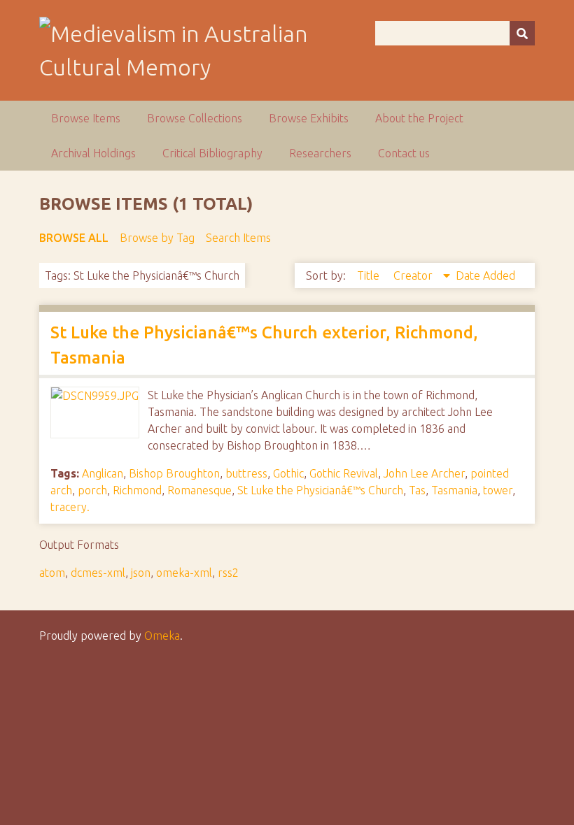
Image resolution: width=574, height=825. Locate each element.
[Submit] (522, 33)
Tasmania (454, 490)
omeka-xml (184, 572)
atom (52, 572)
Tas (417, 490)
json (140, 572)
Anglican (102, 473)
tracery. (70, 507)
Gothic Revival (343, 473)
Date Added (485, 275)
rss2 (228, 572)
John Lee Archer (424, 473)
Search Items (238, 237)
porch (92, 490)
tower (497, 490)
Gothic (288, 473)
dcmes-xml (98, 572)
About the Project (419, 118)
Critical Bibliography (212, 153)
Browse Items (85, 118)
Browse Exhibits (309, 118)
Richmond (137, 490)
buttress (246, 473)
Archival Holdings (93, 153)
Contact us (404, 153)
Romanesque (199, 490)
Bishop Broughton (174, 473)
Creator (414, 275)
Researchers (320, 153)
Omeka (162, 635)
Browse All (73, 237)
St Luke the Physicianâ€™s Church (320, 490)
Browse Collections (194, 118)
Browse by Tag (157, 237)
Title (369, 275)
